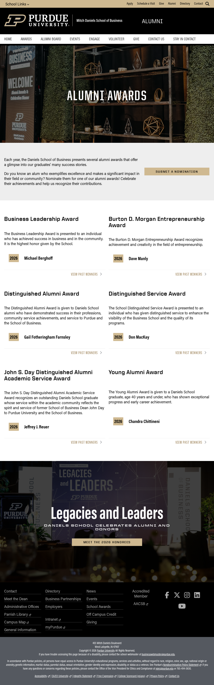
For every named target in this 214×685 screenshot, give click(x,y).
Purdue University (105, 650)
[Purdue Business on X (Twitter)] (177, 595)
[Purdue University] (37, 21)
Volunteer (116, 38)
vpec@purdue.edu (164, 668)
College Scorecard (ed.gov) (131, 676)
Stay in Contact (184, 38)
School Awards (99, 606)
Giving (92, 621)
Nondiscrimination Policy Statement (181, 665)
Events (75, 38)
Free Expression (105, 676)
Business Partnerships (63, 598)
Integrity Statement (82, 676)
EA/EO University (60, 676)
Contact (198, 3)
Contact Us (156, 38)
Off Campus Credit (101, 614)
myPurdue (53, 626)
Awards (26, 38)
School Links (16, 3)
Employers (53, 606)
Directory (185, 3)
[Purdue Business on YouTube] (182, 606)
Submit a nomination (177, 171)
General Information (20, 629)
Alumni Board (51, 38)
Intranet (51, 619)
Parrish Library (16, 614)
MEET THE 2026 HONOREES (107, 542)
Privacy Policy (157, 676)
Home (8, 38)
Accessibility (41, 676)
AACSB (139, 603)
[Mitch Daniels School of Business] (98, 21)
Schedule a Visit (146, 3)
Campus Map (15, 621)
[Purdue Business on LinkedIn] (197, 595)
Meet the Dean (16, 598)
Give (161, 3)
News (91, 591)
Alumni (172, 3)
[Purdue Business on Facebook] (167, 595)
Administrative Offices (21, 606)
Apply (130, 3)
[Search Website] (207, 3)
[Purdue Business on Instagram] (187, 595)
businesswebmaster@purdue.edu (158, 654)
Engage (94, 38)
